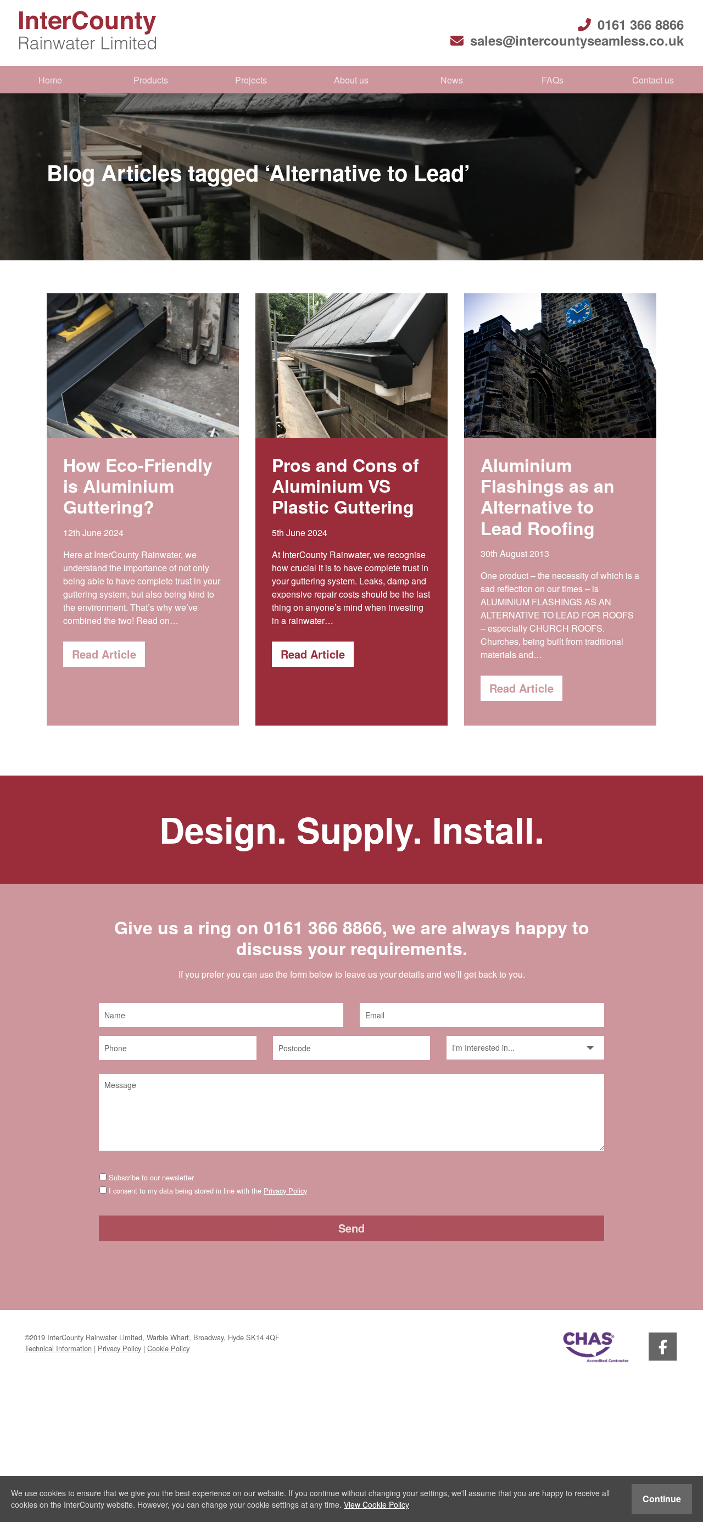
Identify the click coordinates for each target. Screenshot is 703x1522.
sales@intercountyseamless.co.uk (577, 40)
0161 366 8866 (641, 24)
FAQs (552, 80)
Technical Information (58, 1348)
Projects (251, 80)
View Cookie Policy (376, 1504)
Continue (662, 1498)
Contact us (653, 80)
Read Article (104, 654)
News (451, 80)
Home (50, 80)
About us (351, 80)
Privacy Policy (285, 1190)
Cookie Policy (168, 1348)
